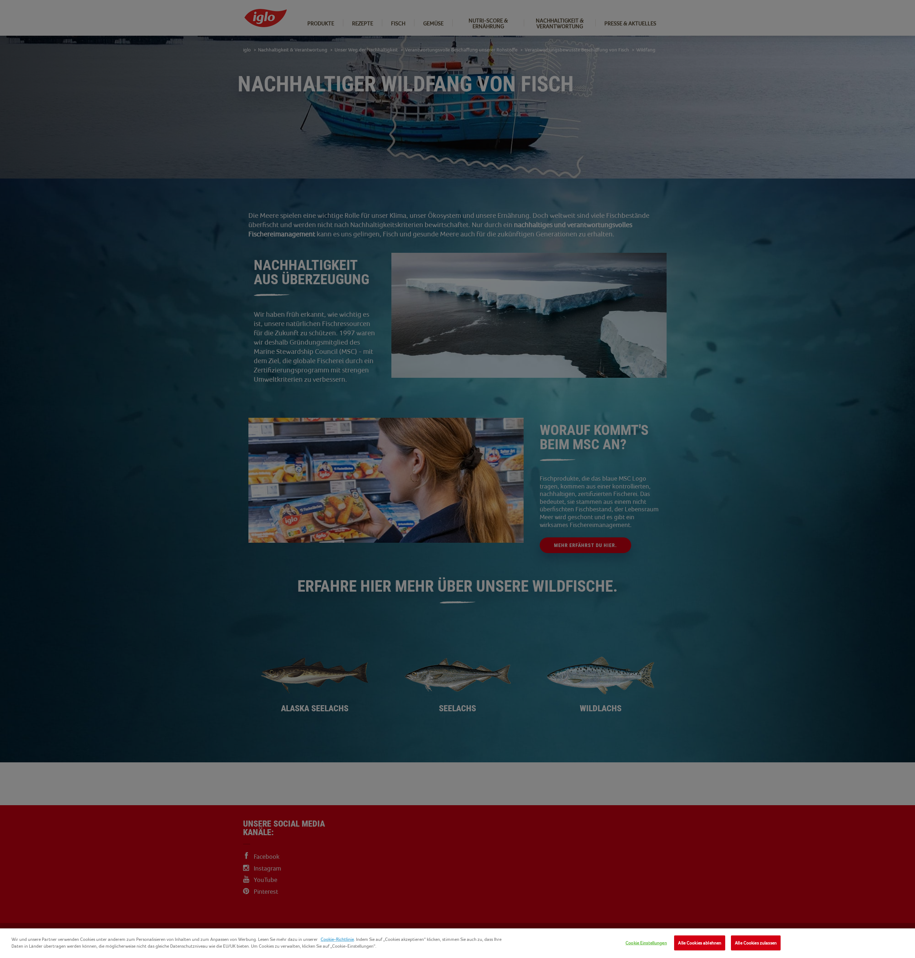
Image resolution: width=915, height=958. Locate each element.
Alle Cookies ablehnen (699, 943)
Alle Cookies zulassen (756, 943)
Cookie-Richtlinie (337, 939)
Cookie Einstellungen (646, 943)
